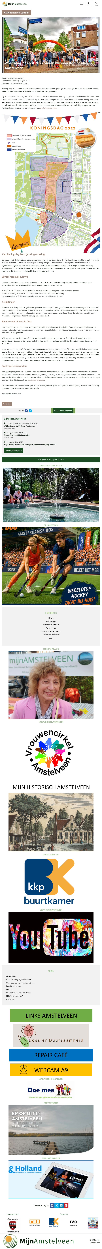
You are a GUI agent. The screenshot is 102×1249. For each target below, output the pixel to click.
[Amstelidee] (73, 1223)
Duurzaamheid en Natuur (51, 631)
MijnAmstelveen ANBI (15, 996)
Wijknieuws (51, 628)
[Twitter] (30, 410)
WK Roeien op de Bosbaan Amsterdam (19, 426)
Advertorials (11, 976)
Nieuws (51, 618)
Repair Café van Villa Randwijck (16, 435)
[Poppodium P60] (54, 1223)
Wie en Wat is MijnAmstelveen (18, 993)
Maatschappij (51, 621)
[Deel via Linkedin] (61, 1205)
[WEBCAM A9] (51, 1069)
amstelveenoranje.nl (48, 108)
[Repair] (51, 1055)
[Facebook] (26, 410)
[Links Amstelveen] (51, 1015)
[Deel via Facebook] (52, 1205)
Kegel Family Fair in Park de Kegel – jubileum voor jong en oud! (30, 444)
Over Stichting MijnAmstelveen (18, 979)
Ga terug (6, 404)
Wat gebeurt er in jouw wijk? (50, 459)
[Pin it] (66, 1205)
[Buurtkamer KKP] (34, 1222)
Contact (9, 989)
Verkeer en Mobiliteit (51, 634)
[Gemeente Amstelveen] (13, 1225)
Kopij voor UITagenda (63, 410)
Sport (51, 638)
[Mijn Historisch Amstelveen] (51, 817)
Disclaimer (10, 999)
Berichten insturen (13, 986)
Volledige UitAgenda (13, 450)
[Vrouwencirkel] (93, 1222)
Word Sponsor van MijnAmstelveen (20, 983)
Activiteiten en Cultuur (16, 78)
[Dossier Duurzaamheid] (51, 1035)
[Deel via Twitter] (56, 1205)
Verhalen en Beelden (51, 625)
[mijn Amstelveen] (39, 4)
